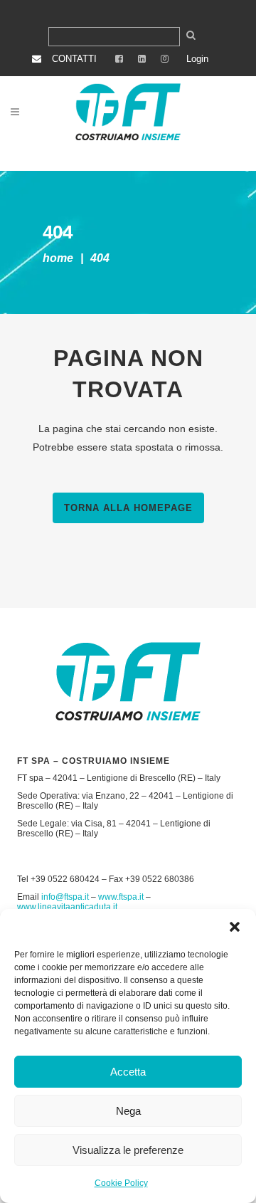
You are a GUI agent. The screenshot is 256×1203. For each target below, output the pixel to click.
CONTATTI (74, 58)
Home (58, 258)
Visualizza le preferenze (128, 1150)
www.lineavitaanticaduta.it (67, 907)
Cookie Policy (121, 1183)
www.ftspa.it (121, 897)
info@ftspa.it (65, 897)
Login (197, 58)
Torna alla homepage (128, 508)
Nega (128, 1111)
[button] (235, 927)
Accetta (128, 1072)
